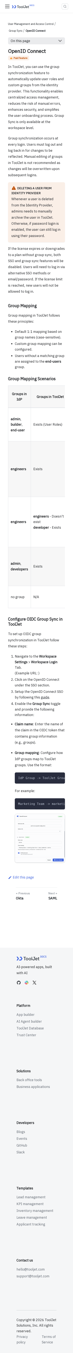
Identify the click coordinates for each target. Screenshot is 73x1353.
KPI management (30, 1204)
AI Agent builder (29, 1021)
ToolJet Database (30, 1028)
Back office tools (29, 1080)
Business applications (33, 1087)
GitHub (21, 1145)
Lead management (30, 1197)
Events (21, 1138)
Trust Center (26, 1035)
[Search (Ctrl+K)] (65, 6)
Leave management (31, 1217)
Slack (20, 1152)
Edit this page (23, 877)
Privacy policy (22, 1340)
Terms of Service (49, 1340)
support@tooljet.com (32, 1276)
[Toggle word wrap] (52, 777)
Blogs (20, 1132)
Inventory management (34, 1210)
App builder (25, 1014)
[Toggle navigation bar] (7, 6)
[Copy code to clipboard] (60, 777)
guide (45, 697)
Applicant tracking (30, 1224)
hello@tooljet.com (30, 1269)
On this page (20, 41)
